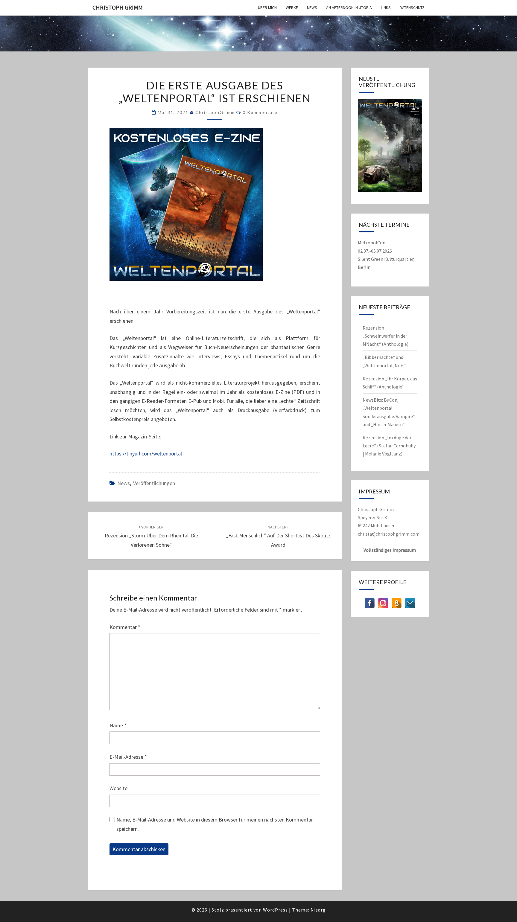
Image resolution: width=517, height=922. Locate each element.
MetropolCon (371, 243)
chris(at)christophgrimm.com (388, 534)
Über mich (267, 7)
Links (386, 7)
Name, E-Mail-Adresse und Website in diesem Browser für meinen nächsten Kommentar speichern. (214, 824)
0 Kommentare (260, 112)
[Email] (410, 603)
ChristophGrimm (215, 112)
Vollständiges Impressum (390, 550)
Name (118, 725)
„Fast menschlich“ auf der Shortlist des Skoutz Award (278, 536)
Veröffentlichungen (154, 483)
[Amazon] (396, 603)
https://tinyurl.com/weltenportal (146, 453)
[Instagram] (383, 603)
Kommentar (125, 627)
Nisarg (318, 910)
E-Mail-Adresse (128, 756)
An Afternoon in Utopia (349, 7)
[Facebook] (369, 603)
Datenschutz (412, 7)
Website (118, 788)
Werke (292, 7)
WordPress (275, 910)
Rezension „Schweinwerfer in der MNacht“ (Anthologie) (385, 336)
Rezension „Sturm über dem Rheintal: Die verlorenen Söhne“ (151, 536)
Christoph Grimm (117, 7)
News (312, 7)
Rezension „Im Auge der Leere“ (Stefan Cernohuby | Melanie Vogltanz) (389, 446)
